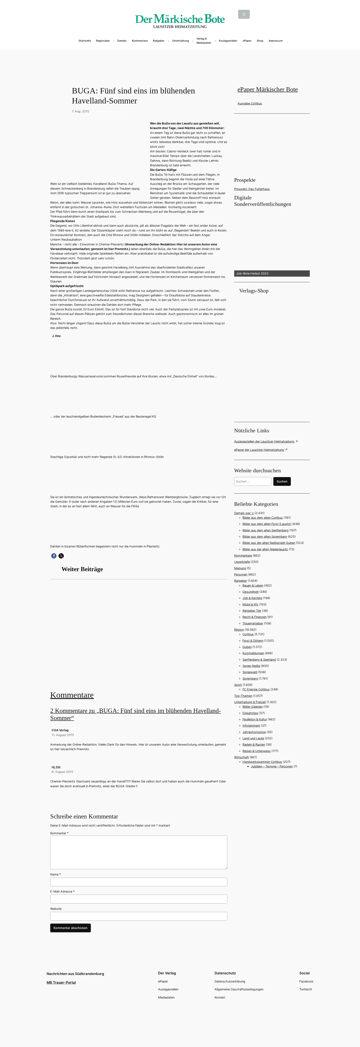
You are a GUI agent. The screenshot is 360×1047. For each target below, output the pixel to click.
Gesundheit (250, 591)
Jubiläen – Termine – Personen (272, 766)
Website (55, 908)
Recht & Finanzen (254, 617)
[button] (53, 555)
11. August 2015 (63, 735)
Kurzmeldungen (253, 653)
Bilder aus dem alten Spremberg (264, 536)
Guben (247, 647)
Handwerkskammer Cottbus (262, 761)
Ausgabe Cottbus (250, 103)
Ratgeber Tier (251, 610)
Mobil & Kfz (250, 604)
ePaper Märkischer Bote (268, 89)
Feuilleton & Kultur (103, 111)
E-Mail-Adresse (62, 891)
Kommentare (72, 695)
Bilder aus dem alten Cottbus (262, 517)
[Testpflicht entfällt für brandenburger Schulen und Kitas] (138, 638)
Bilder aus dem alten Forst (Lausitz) (266, 524)
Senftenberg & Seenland (259, 659)
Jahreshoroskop (254, 732)
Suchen (282, 481)
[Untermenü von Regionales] (114, 41)
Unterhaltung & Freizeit (250, 702)
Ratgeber (240, 580)
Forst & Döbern (252, 640)
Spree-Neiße (251, 666)
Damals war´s (244, 513)
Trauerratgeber (252, 623)
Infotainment (251, 725)
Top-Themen (243, 696)
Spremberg (250, 678)
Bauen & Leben (252, 585)
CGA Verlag (60, 730)
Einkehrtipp (250, 713)
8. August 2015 (62, 771)
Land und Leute (253, 738)
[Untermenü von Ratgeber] (168, 41)
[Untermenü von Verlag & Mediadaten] (215, 41)
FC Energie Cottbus (256, 689)
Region (121, 111)
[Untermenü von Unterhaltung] (193, 41)
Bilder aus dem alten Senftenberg (265, 530)
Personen (240, 574)
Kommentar (59, 833)
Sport (238, 684)
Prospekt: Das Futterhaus (252, 189)
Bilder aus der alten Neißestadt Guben (268, 543)
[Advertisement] (140, 638)
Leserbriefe (242, 561)
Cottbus (248, 634)
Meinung (240, 568)
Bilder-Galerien (252, 706)
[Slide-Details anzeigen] (272, 242)
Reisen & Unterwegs (256, 751)
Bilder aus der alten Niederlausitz (265, 549)
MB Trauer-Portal (61, 982)
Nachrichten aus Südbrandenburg (75, 974)
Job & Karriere (252, 598)
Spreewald (249, 672)
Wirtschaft (241, 757)
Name (55, 874)
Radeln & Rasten (253, 744)
